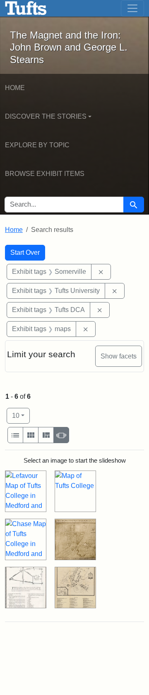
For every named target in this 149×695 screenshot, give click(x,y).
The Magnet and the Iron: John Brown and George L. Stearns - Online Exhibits (26, 8)
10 (21, 415)
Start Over (25, 252)
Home (15, 87)
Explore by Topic (37, 145)
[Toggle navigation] (132, 8)
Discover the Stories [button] (46, 116)
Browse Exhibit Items (44, 173)
